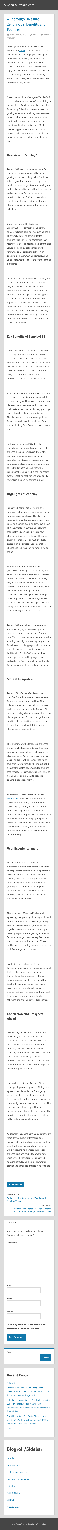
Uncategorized (15, 1184)
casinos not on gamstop (18, 1479)
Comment (12, 1242)
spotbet (10, 1500)
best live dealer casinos (17, 1472)
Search (10, 1352)
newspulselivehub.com (19, 5)
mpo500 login (13, 1493)
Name (10, 1285)
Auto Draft (11, 1383)
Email (10, 1298)
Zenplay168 (12, 798)
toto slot (11, 1458)
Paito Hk (11, 1486)
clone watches (13, 1465)
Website (10, 1311)
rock (35, 34)
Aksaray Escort (13, 1506)
